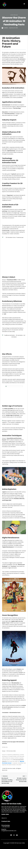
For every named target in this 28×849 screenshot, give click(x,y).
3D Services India (11, 751)
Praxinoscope (5, 230)
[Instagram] (14, 835)
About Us (4, 818)
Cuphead (13, 174)
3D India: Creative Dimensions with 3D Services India (21, 779)
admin (6, 27)
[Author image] (2, 28)
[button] (24, 4)
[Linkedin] (11, 835)
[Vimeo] (17, 835)
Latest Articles (14, 14)
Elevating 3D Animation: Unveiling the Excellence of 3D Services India (7, 780)
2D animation (21, 59)
